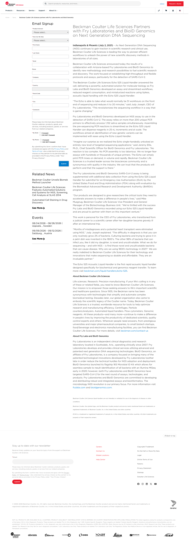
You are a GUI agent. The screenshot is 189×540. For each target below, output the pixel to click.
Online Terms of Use (144, 459)
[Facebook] (138, 484)
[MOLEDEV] (134, 535)
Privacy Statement (144, 468)
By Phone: (35, 139)
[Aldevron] (49, 535)
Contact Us (100, 451)
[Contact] (158, 10)
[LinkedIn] (147, 484)
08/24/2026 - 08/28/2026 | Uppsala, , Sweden (47, 224)
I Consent (44, 133)
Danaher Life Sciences (145, 477)
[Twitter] (151, 484)
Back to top (170, 436)
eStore (162, 3)
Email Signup (42, 24)
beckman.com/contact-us (134, 330)
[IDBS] (83, 535)
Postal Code (36, 93)
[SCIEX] (168, 535)
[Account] (173, 10)
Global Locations (102, 455)
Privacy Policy (59, 149)
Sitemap (140, 472)
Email (34, 61)
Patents (140, 464)
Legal (139, 455)
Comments (35, 109)
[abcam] (32, 535)
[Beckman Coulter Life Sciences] (14, 3)
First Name (36, 45)
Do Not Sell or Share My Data (148, 451)
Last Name (35, 53)
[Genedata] (66, 535)
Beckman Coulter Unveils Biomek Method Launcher (50, 181)
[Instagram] (143, 484)
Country (35, 85)
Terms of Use (37, 151)
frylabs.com (79, 387)
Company (35, 77)
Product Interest (37, 28)
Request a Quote (175, 4)
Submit (63, 164)
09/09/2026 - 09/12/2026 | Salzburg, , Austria (47, 232)
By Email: (35, 133)
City (33, 101)
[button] (46, 4)
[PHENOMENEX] (151, 535)
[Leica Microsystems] (117, 536)
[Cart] (166, 10)
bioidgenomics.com (101, 387)
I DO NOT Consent (48, 135)
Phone (34, 69)
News (14, 17)
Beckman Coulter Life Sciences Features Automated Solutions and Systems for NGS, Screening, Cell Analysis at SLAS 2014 (50, 191)
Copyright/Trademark (145, 447)
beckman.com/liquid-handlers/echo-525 (105, 271)
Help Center (100, 459)
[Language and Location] (180, 10)
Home (7, 17)
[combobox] (92, 3)
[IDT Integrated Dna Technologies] (100, 535)
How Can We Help (38, 37)
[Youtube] (155, 484)
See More (37, 208)
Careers (99, 447)
